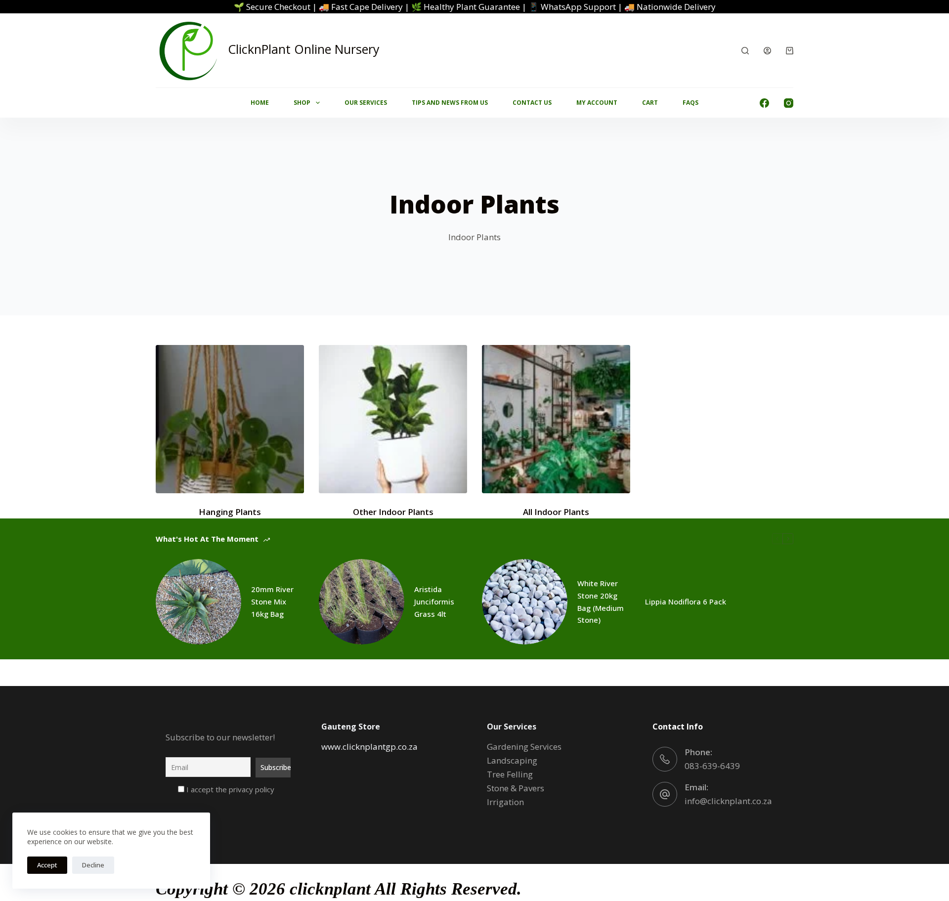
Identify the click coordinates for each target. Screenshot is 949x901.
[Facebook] (764, 103)
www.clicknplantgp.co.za (369, 746)
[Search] (745, 50)
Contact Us (532, 102)
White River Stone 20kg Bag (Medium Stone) (600, 601)
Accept (47, 864)
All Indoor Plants (556, 511)
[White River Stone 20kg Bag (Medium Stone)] (524, 601)
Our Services (366, 102)
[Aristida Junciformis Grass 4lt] (361, 601)
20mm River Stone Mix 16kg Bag (272, 601)
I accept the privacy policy (229, 789)
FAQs (690, 102)
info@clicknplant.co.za (728, 801)
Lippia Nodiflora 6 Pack (685, 601)
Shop (302, 102)
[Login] (767, 50)
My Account (596, 102)
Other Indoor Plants (393, 511)
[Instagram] (788, 103)
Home (260, 102)
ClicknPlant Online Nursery (304, 49)
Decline (93, 864)
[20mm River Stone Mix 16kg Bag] (198, 601)
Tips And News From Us (450, 102)
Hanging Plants (230, 511)
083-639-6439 (712, 766)
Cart (650, 102)
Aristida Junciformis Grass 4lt (434, 601)
